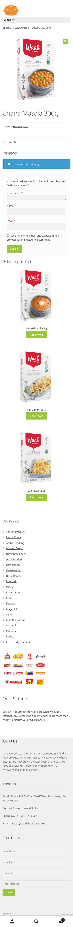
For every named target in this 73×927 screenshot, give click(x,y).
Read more (36, 334)
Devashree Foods (16, 553)
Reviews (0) (9, 142)
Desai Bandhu (14, 576)
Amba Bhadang (15, 543)
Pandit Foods (13, 537)
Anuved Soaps (14, 548)
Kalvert (10, 598)
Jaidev (9, 587)
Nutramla (11, 625)
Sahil (9, 614)
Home (9, 27)
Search (36, 921)
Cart (56, 919)
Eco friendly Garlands (18, 642)
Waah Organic (22, 27)
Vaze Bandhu (13, 570)
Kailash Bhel (13, 592)
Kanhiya (10, 603)
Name (11, 205)
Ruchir (10, 636)
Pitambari (11, 631)
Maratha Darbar (15, 620)
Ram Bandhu (13, 564)
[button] (7, 20)
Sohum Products (15, 531)
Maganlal (11, 609)
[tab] (36, 142)
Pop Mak (11, 581)
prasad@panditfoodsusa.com (28, 823)
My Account (12, 921)
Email (11, 220)
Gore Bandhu (14, 559)
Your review (15, 193)
